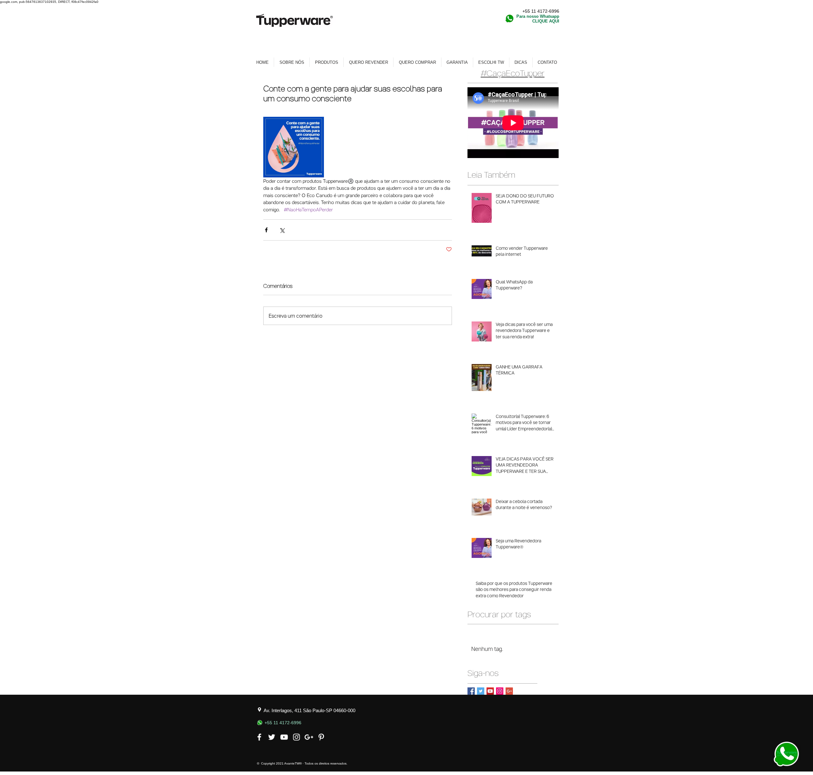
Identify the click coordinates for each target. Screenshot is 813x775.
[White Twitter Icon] (271, 737)
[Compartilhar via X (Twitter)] (282, 230)
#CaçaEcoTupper (513, 73)
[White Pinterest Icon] (321, 737)
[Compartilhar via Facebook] (266, 230)
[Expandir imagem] (293, 147)
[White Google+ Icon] (308, 737)
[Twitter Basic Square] (480, 691)
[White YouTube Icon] (284, 737)
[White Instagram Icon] (296, 737)
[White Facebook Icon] (259, 737)
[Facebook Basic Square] (471, 691)
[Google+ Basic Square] (509, 691)
